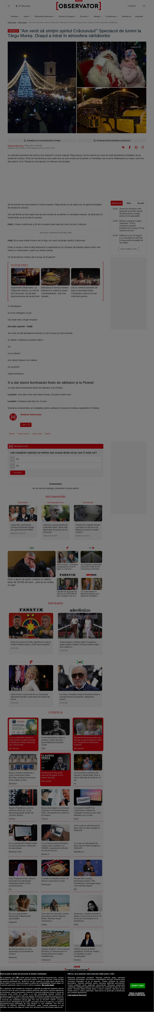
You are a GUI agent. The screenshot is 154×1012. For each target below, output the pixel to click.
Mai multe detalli (48, 985)
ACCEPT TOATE (138, 986)
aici (29, 1000)
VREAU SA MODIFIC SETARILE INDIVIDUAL (136, 994)
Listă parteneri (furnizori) (77, 995)
